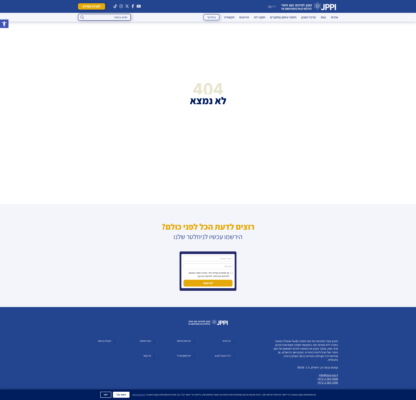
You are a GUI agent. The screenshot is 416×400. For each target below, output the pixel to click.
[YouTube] (138, 6)
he (270, 6)
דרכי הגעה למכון (223, 355)
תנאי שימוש (145, 341)
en (274, 6)
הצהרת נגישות (104, 341)
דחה (106, 394)
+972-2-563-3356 (327, 382)
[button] (4, 24)
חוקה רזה (259, 17)
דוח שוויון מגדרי (184, 355)
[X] (127, 6)
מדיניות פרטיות (184, 341)
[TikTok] (115, 6)
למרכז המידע (91, 6)
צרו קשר (147, 355)
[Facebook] (132, 6)
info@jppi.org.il (328, 375)
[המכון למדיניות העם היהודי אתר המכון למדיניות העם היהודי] (308, 6)
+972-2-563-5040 (327, 379)
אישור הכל (121, 394)
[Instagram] (121, 6)
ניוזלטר (211, 17)
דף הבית (227, 341)
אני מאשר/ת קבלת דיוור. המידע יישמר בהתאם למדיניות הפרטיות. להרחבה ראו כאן (209, 274)
